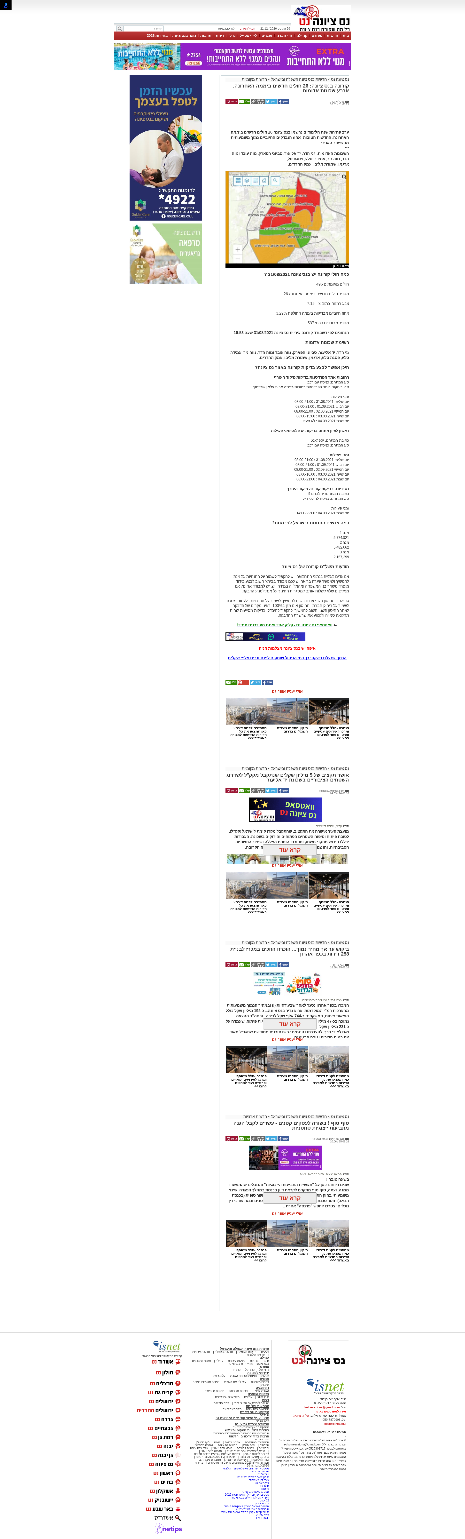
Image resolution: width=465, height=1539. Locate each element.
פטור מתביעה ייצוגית (312, 1174)
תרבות (205, 35)
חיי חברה (284, 35)
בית (346, 35)
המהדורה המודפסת (257, 1442)
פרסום (265, 1489)
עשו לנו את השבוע (235, 1382)
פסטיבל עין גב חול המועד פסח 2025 (247, 1494)
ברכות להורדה (245, 1448)
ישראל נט (263, 1474)
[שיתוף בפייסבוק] (283, 103)
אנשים (267, 35)
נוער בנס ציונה (184, 35)
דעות (220, 35)
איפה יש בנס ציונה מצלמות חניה (287, 648)
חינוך (266, 1361)
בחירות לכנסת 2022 (256, 1454)
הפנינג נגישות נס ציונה (255, 1491)
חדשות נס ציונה (227, 1445)
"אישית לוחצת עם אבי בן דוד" (251, 1403)
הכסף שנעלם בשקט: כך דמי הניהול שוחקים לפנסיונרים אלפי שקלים (287, 658)
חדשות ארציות (255, 1117)
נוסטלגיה (262, 1388)
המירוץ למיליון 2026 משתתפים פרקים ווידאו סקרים (238, 1462)
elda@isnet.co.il (335, 1424)
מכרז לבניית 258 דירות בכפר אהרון (322, 1000)
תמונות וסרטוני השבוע (243, 1376)
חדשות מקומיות (254, 79)
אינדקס (264, 1415)
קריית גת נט (262, 1483)
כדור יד (236, 1370)
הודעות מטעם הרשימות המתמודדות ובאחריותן (241, 1433)
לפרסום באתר (225, 28)
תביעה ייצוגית (333, 1174)
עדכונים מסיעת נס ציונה (254, 1457)
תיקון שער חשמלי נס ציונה (253, 1477)
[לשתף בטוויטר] (271, 103)
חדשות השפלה (224, 1352)
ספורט (317, 35)
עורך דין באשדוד (259, 1480)
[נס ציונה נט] (318, 1369)
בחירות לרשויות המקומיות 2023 (247, 1430)
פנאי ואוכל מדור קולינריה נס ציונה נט (242, 1418)
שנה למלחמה (260, 1459)
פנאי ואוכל (262, 1421)
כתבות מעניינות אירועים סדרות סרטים (216, 1454)
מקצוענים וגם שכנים (227, 1397)
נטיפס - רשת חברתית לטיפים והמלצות (246, 1468)
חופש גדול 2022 (222, 1448)
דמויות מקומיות (259, 1382)
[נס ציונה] (321, 31)
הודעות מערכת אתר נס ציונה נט (245, 1451)
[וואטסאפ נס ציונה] (265, 636)
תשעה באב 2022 (211, 1451)
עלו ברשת (219, 1376)
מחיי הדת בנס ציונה (240, 1363)
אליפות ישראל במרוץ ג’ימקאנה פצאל (247, 1506)
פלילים (265, 1352)
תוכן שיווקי (263, 1397)
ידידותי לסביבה (258, 1373)
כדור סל (250, 1370)
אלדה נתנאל (301, 1415)
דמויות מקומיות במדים (206, 1382)
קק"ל (339, 826)
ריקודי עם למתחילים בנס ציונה (250, 1497)
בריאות (254, 1361)
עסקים (248, 1397)
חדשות (332, 35)
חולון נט (264, 1486)
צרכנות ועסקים (258, 1394)
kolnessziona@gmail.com (322, 1407)
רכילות (265, 1376)
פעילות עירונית (236, 1361)
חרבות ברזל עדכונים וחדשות (249, 1436)
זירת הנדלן (248, 1445)
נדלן (231, 35)
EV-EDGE (262, 1518)
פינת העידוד (261, 1439)
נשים (217, 1442)
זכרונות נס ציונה (238, 1391)
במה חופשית (221, 1403)
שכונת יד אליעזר (325, 826)
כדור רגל (263, 1370)
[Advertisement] (285, 120)
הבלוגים (264, 1445)
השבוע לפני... (261, 1391)
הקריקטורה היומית (236, 1459)
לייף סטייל (248, 35)
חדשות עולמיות (256, 1354)
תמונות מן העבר (214, 1391)
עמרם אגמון (262, 1503)
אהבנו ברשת (232, 1442)
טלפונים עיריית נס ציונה (252, 1424)
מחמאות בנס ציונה (257, 1409)
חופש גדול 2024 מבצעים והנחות (215, 1457)
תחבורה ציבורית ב (210, 1459)
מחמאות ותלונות (257, 1406)
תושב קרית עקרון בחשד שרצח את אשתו (245, 1512)
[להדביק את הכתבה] (243, 684)
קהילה (302, 35)
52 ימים (264, 1500)
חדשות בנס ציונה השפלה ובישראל (298, 79)
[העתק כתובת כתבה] (257, 103)
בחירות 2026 (157, 35)
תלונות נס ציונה (232, 1409)
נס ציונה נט (339, 79)
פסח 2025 (262, 1515)
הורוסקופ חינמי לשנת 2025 (252, 1509)
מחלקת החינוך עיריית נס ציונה (250, 1427)
